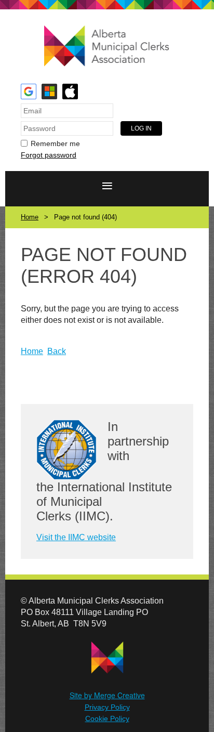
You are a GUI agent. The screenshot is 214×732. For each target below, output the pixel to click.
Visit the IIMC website (76, 537)
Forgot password (48, 155)
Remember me (55, 143)
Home (29, 217)
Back (56, 351)
